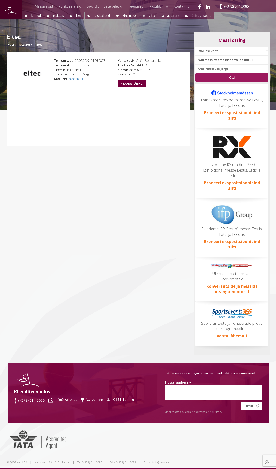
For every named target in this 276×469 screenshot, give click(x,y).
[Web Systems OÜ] (267, 462)
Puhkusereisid (70, 6)
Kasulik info (158, 6)
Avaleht (11, 44)
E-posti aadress (178, 382)
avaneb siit (76, 79)
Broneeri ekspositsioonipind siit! (232, 115)
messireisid (26, 44)
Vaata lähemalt (232, 335)
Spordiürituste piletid (104, 6)
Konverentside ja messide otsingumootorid (232, 289)
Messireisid (44, 6)
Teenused (136, 6)
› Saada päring (132, 83)
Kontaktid (182, 6)
